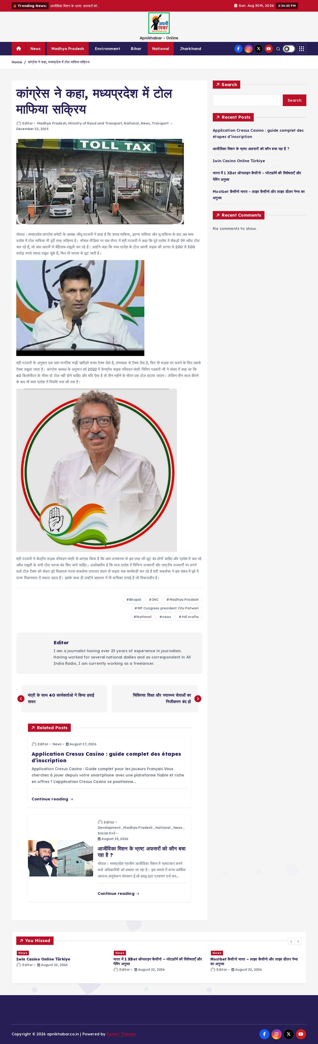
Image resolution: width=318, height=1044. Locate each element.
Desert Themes (121, 1034)
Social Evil (106, 833)
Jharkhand (190, 48)
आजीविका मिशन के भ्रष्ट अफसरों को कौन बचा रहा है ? (251, 148)
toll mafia (190, 617)
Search (229, 84)
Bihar (136, 48)
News (35, 48)
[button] (291, 941)
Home (17, 62)
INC (155, 600)
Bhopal (135, 600)
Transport (160, 123)
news (166, 617)
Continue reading (51, 798)
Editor (27, 123)
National (160, 48)
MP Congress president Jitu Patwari (168, 608)
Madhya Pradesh (67, 48)
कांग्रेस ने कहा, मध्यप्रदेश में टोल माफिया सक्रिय (58, 62)
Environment (107, 48)
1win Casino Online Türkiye (239, 160)
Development (109, 828)
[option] (62, 961)
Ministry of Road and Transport (95, 123)
